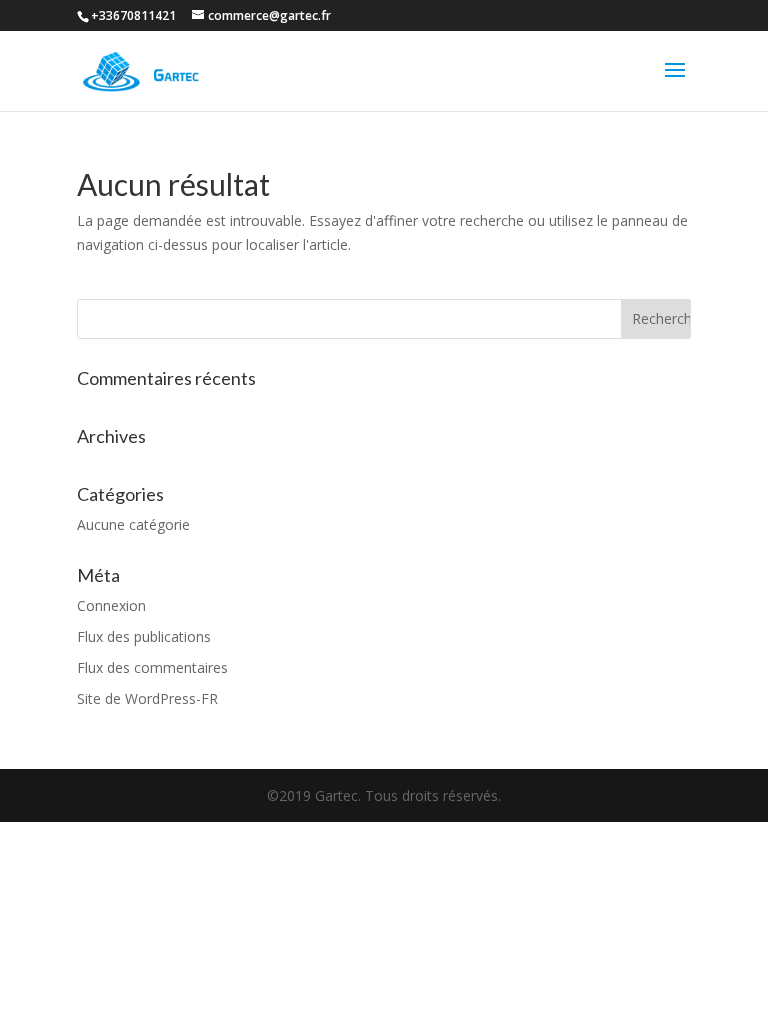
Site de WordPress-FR (147, 698)
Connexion (111, 605)
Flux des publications (144, 636)
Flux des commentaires (152, 667)
